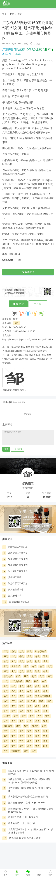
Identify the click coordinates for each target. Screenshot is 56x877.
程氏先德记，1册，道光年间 (21, 823)
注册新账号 (17, 449)
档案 (12, 14)
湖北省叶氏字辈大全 (18, 571)
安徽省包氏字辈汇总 (18, 565)
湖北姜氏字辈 (14, 595)
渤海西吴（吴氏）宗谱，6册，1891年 (26, 802)
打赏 (38, 303)
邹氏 (16, 323)
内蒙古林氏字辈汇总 (18, 547)
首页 (4, 14)
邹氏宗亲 (28, 483)
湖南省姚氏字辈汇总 (19, 601)
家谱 (20, 14)
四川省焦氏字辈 (15, 589)
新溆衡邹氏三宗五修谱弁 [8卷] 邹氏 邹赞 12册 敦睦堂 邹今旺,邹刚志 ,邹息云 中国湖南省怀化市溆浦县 (27, 358)
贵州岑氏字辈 (14, 577)
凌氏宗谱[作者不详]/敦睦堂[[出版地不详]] (28, 796)
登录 (6, 449)
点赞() (19, 303)
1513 (9, 497)
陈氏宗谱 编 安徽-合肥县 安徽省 (24, 838)
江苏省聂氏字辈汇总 (18, 583)
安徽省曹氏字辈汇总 (18, 559)
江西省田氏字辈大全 (18, 553)
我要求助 (29, 272)
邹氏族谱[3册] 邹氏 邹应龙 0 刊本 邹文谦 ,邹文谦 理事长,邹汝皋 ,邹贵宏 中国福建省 (15, 389)
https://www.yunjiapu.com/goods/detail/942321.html (29, 339)
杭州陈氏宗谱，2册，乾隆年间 (23, 817)
